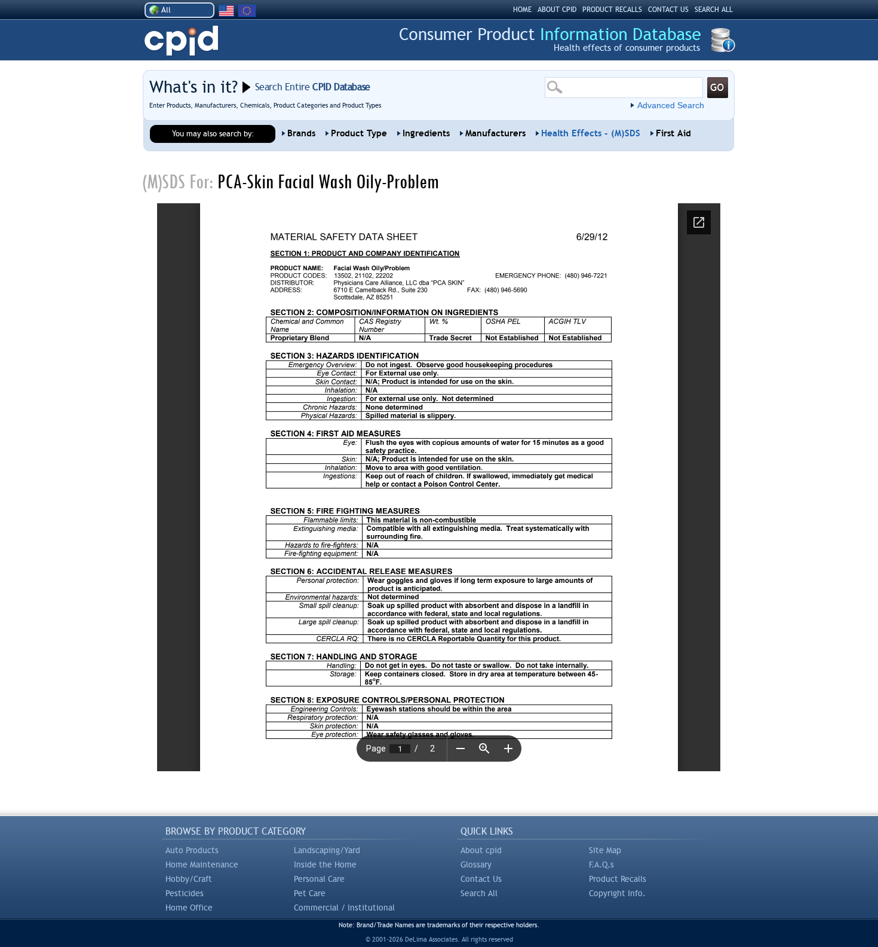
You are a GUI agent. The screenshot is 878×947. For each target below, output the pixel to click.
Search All (479, 893)
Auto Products (192, 850)
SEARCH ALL (714, 9)
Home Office (189, 907)
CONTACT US (668, 9)
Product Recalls (617, 879)
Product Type (359, 133)
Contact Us (481, 879)
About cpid (481, 850)
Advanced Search (670, 105)
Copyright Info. (617, 893)
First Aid (673, 133)
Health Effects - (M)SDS (590, 133)
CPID (181, 41)
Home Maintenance (201, 864)
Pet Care (310, 893)
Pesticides (184, 893)
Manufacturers (495, 133)
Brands (301, 133)
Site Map (605, 850)
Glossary (476, 864)
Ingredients (426, 133)
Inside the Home (325, 864)
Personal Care (319, 879)
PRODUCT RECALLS (612, 9)
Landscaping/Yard (327, 850)
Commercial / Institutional (344, 907)
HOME (522, 9)
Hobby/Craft (188, 879)
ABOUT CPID (557, 9)
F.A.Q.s (601, 864)
